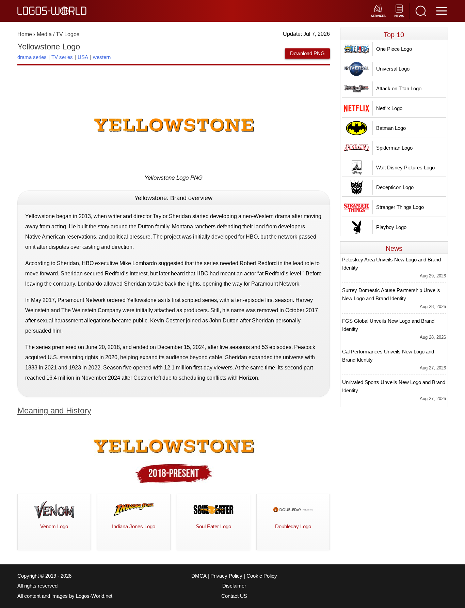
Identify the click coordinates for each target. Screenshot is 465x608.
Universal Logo (393, 69)
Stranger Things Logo (400, 207)
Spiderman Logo (394, 148)
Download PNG (307, 53)
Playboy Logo (391, 227)
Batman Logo (391, 128)
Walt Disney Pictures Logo (405, 167)
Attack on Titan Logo (398, 88)
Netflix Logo (389, 108)
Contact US (234, 596)
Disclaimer (234, 586)
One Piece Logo (394, 49)
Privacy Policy (226, 576)
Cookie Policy (261, 576)
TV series (62, 57)
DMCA (198, 576)
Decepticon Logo (395, 187)
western (102, 57)
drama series (32, 57)
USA (83, 57)
